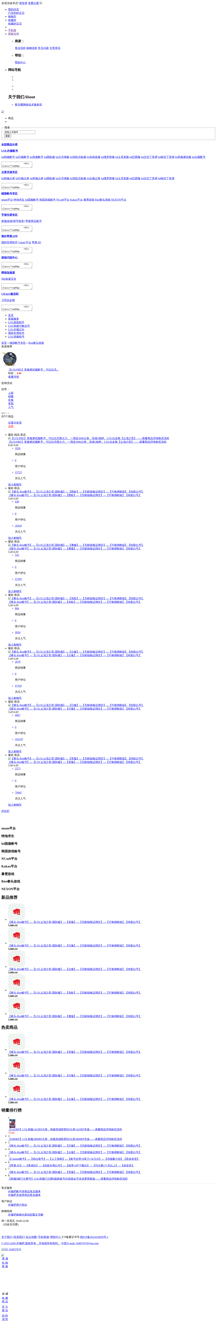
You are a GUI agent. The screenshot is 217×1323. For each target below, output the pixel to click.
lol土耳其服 (122, 157)
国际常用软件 (9, 242)
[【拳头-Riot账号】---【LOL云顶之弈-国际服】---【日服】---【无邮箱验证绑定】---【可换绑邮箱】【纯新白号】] (76, 705)
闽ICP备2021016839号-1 (94, 1237)
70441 (18, 792)
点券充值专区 (9, 172)
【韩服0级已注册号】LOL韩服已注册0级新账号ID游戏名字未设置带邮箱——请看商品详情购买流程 (68, 1178)
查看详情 (13, 376)
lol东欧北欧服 (78, 157)
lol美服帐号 (36, 157)
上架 (11, 392)
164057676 (14, 1249)
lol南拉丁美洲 (166, 157)
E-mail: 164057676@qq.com (82, 1243)
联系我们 (19, 1237)
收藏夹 (12, 20)
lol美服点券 (36, 178)
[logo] (2, 111)
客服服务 (13, 318)
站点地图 (31, 1237)
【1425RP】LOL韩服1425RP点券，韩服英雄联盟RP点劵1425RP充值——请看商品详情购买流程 (65, 1129)
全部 (11, 426)
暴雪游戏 (88, 199)
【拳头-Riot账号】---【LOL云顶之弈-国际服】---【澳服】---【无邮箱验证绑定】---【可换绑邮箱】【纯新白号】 (74, 548)
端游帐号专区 (9, 193)
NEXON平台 (118, 199)
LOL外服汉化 (16, 329)
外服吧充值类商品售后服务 (24, 1195)
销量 (11, 396)
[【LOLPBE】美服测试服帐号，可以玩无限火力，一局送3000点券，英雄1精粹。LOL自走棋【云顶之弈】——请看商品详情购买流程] (88, 438)
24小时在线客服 (10, 1230)
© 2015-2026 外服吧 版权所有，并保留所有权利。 (31, 1243)
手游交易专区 (9, 214)
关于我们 (6, 1237)
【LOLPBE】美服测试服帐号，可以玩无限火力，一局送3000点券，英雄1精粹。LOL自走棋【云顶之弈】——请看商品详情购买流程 (87, 441)
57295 (18, 579)
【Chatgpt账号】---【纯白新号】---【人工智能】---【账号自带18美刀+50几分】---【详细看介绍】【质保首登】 (74, 1158)
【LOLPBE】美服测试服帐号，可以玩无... (33, 369)
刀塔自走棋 (8, 300)
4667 (17, 715)
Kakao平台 (76, 199)
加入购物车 (15, 484)
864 (17, 608)
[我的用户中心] (2, 1255)
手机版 (12, 30)
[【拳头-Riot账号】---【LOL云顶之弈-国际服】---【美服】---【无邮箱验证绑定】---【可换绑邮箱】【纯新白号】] (76, 758)
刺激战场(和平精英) (13, 221)
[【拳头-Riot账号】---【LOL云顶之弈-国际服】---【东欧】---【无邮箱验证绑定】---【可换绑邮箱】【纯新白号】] (76, 598)
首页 (11, 315)
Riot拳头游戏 (102, 199)
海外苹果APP (9, 236)
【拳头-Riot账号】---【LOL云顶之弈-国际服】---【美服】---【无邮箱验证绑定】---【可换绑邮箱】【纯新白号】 (74, 762)
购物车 (12, 16)
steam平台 (7, 199)
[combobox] (19, 132)
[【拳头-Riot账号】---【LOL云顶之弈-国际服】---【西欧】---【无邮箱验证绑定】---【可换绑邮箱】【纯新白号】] (76, 491)
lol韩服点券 (8, 178)
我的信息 (13, 9)
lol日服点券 (22, 178)
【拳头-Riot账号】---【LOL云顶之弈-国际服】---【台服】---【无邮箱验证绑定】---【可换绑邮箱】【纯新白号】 (74, 655)
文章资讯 (55, 48)
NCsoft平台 (63, 199)
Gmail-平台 (24, 242)
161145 (19, 739)
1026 (17, 448)
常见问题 (43, 48)
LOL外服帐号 (9, 150)
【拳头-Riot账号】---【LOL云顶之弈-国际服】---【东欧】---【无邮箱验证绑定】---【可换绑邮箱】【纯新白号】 (74, 602)
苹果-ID (36, 242)
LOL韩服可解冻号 (19, 325)
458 (17, 501)
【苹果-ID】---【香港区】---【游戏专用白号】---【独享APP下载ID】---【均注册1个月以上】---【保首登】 (71, 1165)
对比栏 (5, 811)
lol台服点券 (93, 178)
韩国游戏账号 (47, 199)
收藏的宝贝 (15, 23)
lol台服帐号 (198, 157)
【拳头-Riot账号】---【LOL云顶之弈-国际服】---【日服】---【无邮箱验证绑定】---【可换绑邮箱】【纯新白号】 (74, 708)
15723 (18, 472)
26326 (18, 525)
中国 (64, 1243)
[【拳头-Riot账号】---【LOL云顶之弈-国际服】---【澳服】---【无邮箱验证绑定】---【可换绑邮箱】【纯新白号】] (76, 545)
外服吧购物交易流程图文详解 (25, 1214)
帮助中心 (20, 62)
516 (17, 555)
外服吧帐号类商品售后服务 (24, 1191)
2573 (17, 768)
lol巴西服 (135, 157)
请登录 (23, 3)
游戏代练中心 (9, 257)
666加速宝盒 (8, 278)
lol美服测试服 (183, 157)
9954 (17, 632)
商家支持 (13, 33)
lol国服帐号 (32, 199)
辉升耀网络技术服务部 (28, 104)
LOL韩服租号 (16, 336)
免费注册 (33, 3)
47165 (18, 685)
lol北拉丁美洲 (149, 157)
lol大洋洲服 (62, 157)
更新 (11, 403)
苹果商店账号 (33, 221)
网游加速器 (8, 272)
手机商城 (43, 1237)
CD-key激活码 (9, 293)
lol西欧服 (49, 157)
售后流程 (20, 48)
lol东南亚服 (93, 157)
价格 (11, 400)
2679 (17, 661)
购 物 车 (2, 1275)
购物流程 (31, 48)
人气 (11, 407)
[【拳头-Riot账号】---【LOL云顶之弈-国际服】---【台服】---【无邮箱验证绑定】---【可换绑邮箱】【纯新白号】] (76, 651)
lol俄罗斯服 (108, 157)
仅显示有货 (15, 422)
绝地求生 (19, 199)
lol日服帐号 (22, 157)
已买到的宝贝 (16, 13)
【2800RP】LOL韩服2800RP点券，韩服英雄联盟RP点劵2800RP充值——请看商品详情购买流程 (65, 1139)
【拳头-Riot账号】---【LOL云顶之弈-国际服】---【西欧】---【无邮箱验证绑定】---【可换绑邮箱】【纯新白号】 (74, 495)
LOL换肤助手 (16, 322)
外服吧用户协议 (17, 1204)
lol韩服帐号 (8, 157)
